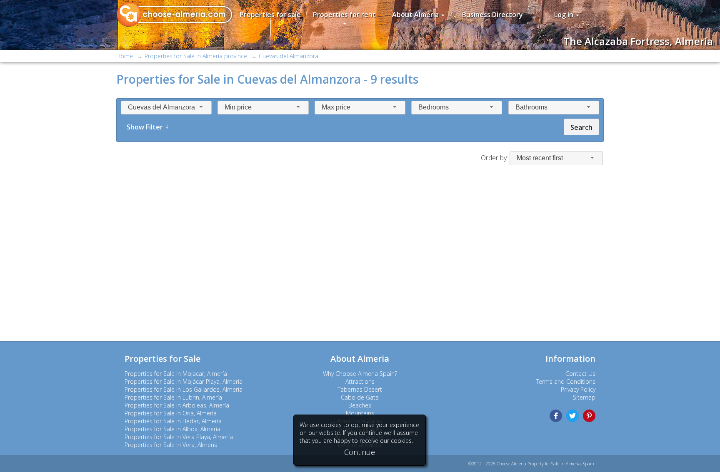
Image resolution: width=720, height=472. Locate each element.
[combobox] (166, 107)
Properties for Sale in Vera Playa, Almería (179, 437)
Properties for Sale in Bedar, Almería (173, 421)
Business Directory (492, 14)
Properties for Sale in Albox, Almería (172, 429)
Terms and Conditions (565, 381)
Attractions (360, 381)
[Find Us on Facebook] (556, 416)
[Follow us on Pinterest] (589, 416)
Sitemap (584, 397)
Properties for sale (270, 14)
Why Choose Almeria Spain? (360, 374)
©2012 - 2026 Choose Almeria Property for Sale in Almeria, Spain (531, 464)
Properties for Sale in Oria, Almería (171, 413)
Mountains (360, 413)
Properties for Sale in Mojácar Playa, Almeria (183, 381)
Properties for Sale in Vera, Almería (171, 445)
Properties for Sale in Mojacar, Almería (176, 374)
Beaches (359, 405)
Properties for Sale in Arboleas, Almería (177, 405)
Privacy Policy (578, 389)
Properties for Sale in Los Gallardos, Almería (183, 389)
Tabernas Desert (360, 389)
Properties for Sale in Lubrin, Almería (173, 397)
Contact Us (580, 374)
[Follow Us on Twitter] (572, 416)
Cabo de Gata (360, 397)
